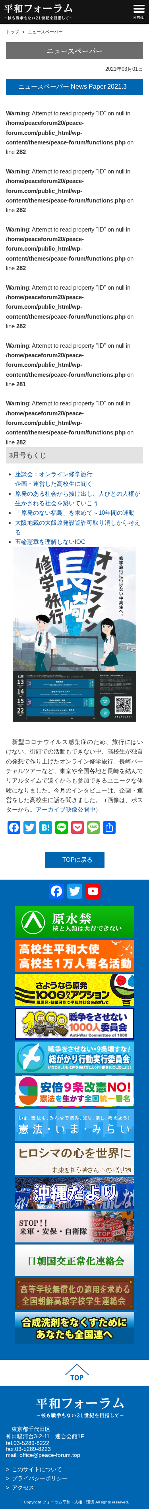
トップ (12, 31)
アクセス (23, 1488)
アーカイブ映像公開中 (65, 809)
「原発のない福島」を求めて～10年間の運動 (75, 512)
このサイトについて (37, 1469)
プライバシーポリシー (40, 1479)
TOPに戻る (77, 859)
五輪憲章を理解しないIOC (50, 541)
